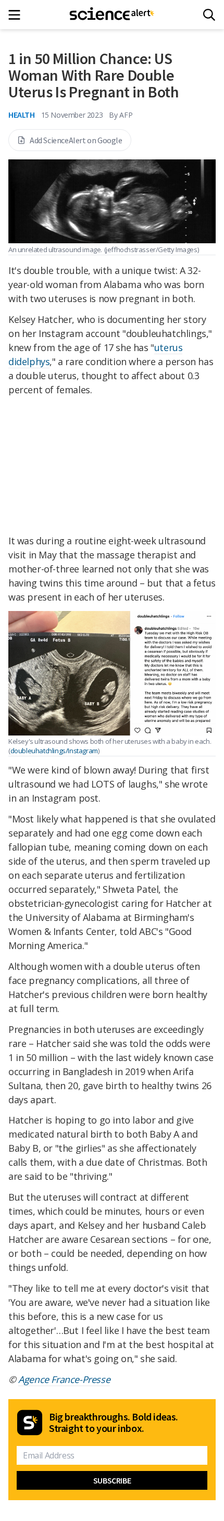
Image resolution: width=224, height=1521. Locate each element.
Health (21, 114)
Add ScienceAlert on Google (76, 140)
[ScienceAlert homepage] (112, 14)
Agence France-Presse (64, 1379)
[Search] (209, 14)
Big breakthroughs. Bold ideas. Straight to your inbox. (113, 1422)
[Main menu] (17, 14)
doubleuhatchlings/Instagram (54, 750)
